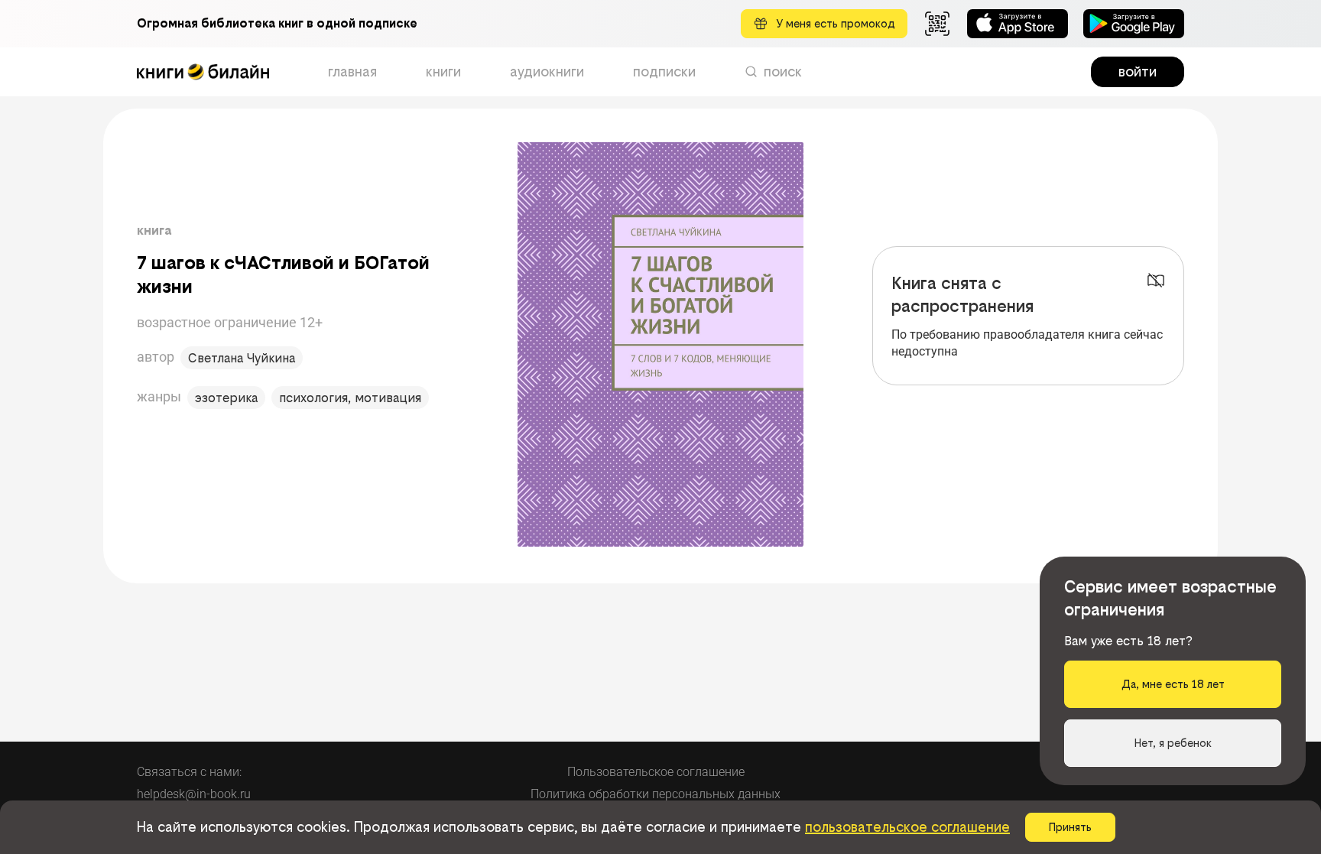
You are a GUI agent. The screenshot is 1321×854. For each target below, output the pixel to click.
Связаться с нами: (189, 772)
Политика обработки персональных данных (656, 794)
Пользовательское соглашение (656, 772)
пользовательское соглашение (907, 827)
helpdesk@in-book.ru (194, 794)
